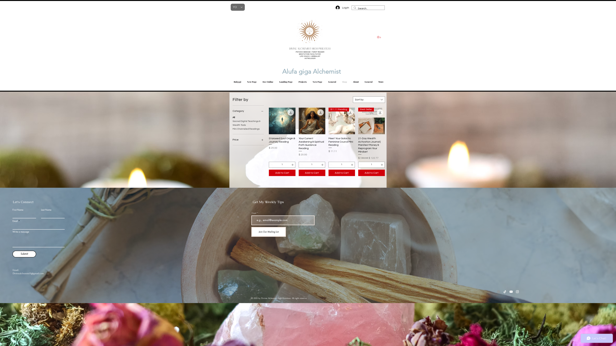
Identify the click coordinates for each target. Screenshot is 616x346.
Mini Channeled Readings (246, 129)
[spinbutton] (282, 165)
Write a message (21, 232)
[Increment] (293, 165)
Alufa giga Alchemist (301, 71)
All (234, 117)
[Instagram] (517, 292)
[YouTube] (511, 292)
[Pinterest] (499, 292)
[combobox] (369, 99)
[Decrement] (271, 165)
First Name (18, 210)
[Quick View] (282, 121)
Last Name (46, 210)
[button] (379, 37)
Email (15, 221)
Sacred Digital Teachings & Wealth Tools (246, 123)
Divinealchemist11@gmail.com (28, 273)
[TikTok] (505, 292)
